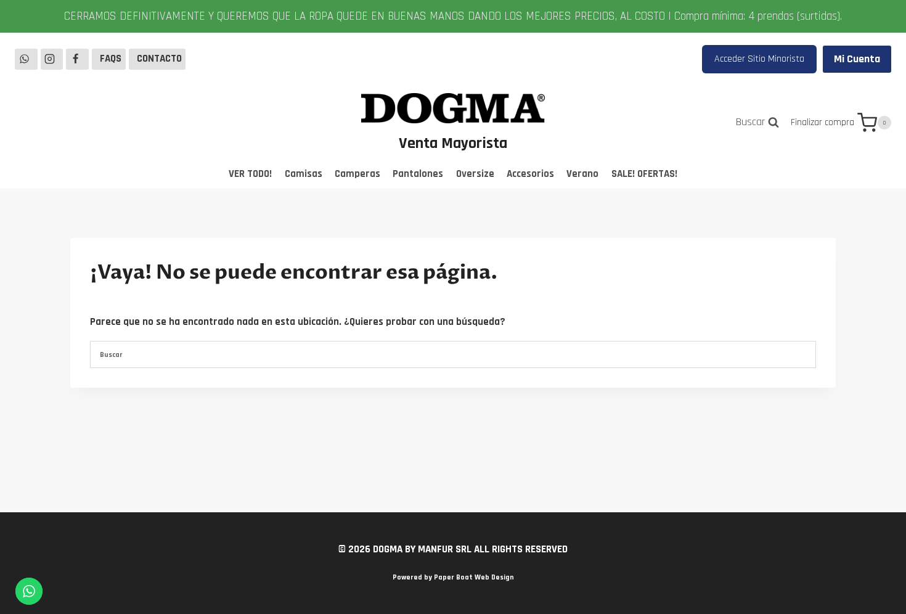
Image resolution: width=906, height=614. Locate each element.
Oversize (475, 174)
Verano (582, 174)
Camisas (303, 174)
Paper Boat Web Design (474, 577)
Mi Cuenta (857, 59)
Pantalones (418, 174)
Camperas (357, 174)
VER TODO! (250, 174)
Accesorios (530, 174)
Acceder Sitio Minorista (759, 58)
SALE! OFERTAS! (644, 174)
